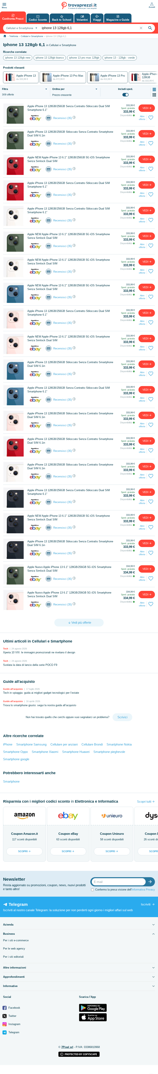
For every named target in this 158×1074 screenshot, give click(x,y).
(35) (69, 118)
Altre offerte (142, 117)
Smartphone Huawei (75, 751)
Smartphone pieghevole (109, 751)
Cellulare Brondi (92, 744)
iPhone (7, 744)
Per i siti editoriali (13, 956)
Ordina (58, 89)
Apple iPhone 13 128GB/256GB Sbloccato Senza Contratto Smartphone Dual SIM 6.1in (70, 133)
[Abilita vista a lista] (154, 89)
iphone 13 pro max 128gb (84, 57)
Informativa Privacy (143, 889)
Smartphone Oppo (15, 751)
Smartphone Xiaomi (45, 751)
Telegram (13, 1032)
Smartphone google (16, 759)
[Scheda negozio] (35, 117)
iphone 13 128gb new (17, 57)
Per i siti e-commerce (16, 940)
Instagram (14, 1024)
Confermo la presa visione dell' (125, 889)
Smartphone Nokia (119, 744)
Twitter (12, 1015)
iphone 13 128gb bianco (50, 57)
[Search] (150, 28)
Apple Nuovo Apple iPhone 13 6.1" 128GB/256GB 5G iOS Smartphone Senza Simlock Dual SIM (69, 568)
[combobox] (21, 28)
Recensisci (59, 118)
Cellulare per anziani (64, 744)
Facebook (14, 1007)
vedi (146, 108)
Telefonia (13, 36)
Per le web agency (14, 948)
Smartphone (11, 781)
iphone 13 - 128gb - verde (120, 57)
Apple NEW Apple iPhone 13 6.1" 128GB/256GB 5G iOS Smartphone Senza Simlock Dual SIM (68, 159)
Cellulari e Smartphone (32, 36)
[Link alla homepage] (5, 36)
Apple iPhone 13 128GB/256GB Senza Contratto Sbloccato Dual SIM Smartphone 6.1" (68, 108)
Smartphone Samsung (31, 744)
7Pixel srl (67, 1047)
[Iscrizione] (151, 881)
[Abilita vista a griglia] (154, 94)
